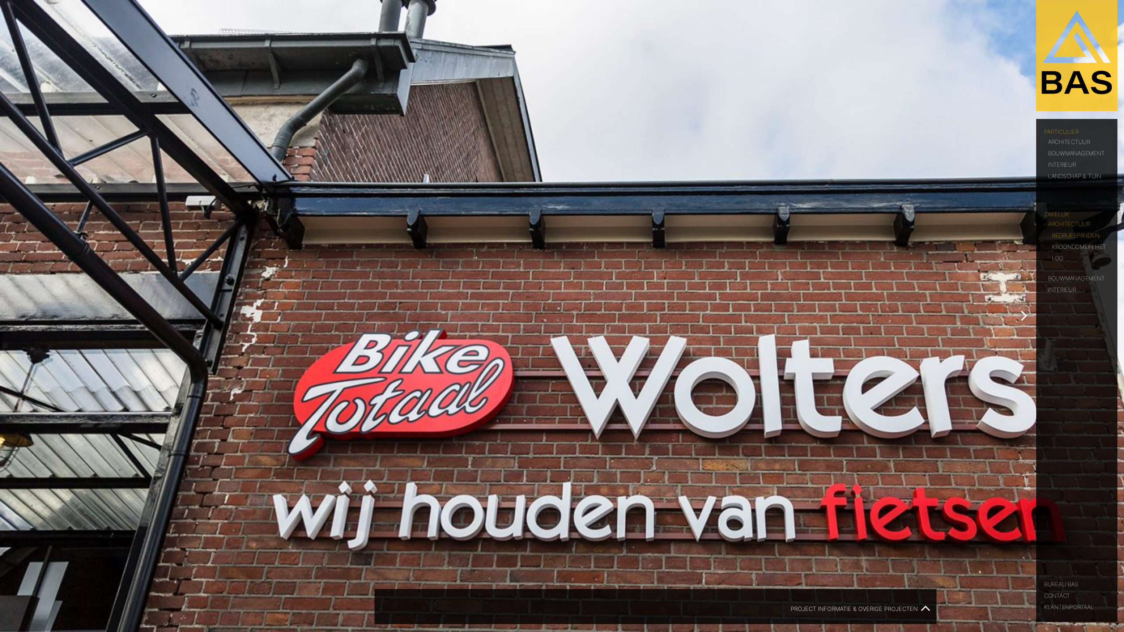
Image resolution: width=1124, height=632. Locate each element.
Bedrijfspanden (1075, 234)
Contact (1057, 595)
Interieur (1062, 164)
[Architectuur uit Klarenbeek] (1076, 55)
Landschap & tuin (1074, 175)
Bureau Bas (1061, 583)
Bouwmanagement (1076, 152)
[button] (1024, 316)
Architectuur (1069, 141)
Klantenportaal (1068, 606)
